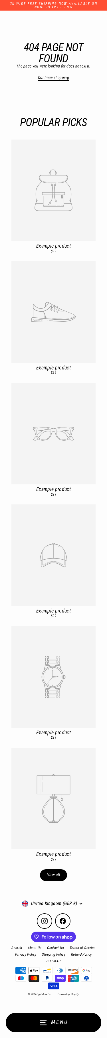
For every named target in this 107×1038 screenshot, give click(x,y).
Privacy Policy (25, 954)
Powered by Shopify (68, 994)
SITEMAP (54, 961)
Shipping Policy (53, 954)
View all (53, 874)
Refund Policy (81, 954)
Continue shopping (53, 77)
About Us (34, 948)
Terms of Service (83, 948)
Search (16, 948)
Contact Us (55, 948)
